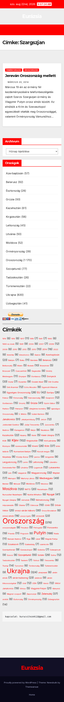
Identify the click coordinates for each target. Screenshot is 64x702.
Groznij (22, 403)
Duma (10, 382)
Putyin (40, 532)
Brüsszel (6, 371)
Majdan (56, 473)
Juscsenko (49, 425)
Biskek (31, 366)
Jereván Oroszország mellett (30, 75)
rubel (38, 539)
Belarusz (11, 182)
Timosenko (49, 560)
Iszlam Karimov (38, 414)
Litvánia (11, 234)
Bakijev (11, 360)
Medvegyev (46, 478)
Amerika (10, 355)
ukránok (38, 578)
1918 (32, 339)
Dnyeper (22, 376)
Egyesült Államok (49, 387)
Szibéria (41, 550)
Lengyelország (9, 462)
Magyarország (39, 473)
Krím (47, 446)
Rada (56, 533)
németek (25, 500)
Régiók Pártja (51, 539)
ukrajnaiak (42, 573)
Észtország (13, 190)
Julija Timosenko (31, 425)
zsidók (5, 599)
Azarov (38, 355)
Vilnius (23, 589)
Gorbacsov (7, 403)
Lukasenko (54, 467)
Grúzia (10, 199)
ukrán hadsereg (20, 578)
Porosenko (52, 528)
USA (34, 583)
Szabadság (30, 544)
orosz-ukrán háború (25, 510)
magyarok (22, 473)
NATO (28, 489)
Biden (19, 366)
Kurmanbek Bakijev (22, 451)
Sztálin (41, 555)
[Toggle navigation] (34, 30)
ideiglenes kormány (37, 409)
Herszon (19, 409)
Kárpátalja (6, 457)
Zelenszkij (47, 594)
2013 (34, 349)
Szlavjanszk (55, 550)
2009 (4, 349)
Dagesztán (36, 371)
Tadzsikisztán (14, 277)
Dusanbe (22, 382)
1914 (4, 339)
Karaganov (19, 430)
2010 (15, 349)
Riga (28, 539)
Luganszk (38, 467)
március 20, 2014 (18, 82)
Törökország (34, 566)
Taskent (24, 560)
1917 (22, 338)
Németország (42, 500)
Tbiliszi (36, 560)
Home (32, 694)
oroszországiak (9, 528)
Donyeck (51, 376)
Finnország (18, 398)
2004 (31, 344)
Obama (22, 505)
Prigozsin (24, 534)
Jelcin (43, 419)
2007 (41, 344)
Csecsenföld (20, 371)
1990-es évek (8, 344)
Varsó (46, 583)
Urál (24, 583)
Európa (50, 392)
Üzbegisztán (14, 303)
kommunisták (21, 446)
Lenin (25, 462)
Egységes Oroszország (18, 392)
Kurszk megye (43, 452)
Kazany (23, 435)
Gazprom (50, 398)
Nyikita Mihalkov (34, 495)
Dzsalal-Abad (37, 382)
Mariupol (12, 478)
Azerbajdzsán (14, 173)
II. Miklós (23, 414)
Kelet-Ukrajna (47, 435)
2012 (24, 349)
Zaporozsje (31, 594)
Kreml (35, 446)
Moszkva (9, 489)
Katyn (33, 430)
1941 (41, 339)
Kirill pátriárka (50, 441)
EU (38, 392)
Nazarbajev (42, 489)
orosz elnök (8, 516)
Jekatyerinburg (28, 419)
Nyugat (50, 494)
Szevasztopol (26, 550)
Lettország (12, 225)
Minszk (17, 484)
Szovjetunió (13, 268)
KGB (4, 441)
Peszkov (24, 528)
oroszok (40, 516)
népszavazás (8, 505)
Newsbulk (52, 682)
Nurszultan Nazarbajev (12, 494)
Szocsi (10, 555)
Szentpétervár (8, 550)
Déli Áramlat (12, 387)
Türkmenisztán (15, 286)
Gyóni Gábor (49, 403)
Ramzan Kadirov (14, 539)
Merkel (5, 484)
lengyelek (49, 457)
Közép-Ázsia (22, 457)
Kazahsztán (13, 208)
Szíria (53, 555)
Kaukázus (45, 430)
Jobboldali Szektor (10, 425)
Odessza (34, 505)
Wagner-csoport (14, 594)
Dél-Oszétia (53, 382)
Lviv (9, 473)
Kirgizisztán (13, 216)
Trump (5, 566)
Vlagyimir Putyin (38, 588)
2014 (44, 349)
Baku (22, 360)
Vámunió (56, 588)
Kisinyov (6, 446)
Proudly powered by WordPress (20, 682)
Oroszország (31, 70)
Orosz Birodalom (49, 511)
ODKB (47, 505)
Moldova (11, 242)
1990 (50, 339)
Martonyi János (27, 478)
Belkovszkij (7, 366)
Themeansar (31, 686)
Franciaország (34, 398)
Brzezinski (44, 366)
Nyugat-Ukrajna (9, 500)
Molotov (44, 484)
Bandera (34, 360)
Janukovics (8, 419)
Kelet (34, 435)
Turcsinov (19, 566)
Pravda (11, 533)
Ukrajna (11, 294)
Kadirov (5, 430)
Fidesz (5, 398)
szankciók (44, 544)
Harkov (5, 409)
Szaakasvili (13, 544)
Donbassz (36, 376)
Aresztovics (24, 355)
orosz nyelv (25, 516)
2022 (55, 349)
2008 (51, 344)
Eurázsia (32, 16)
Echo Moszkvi (30, 387)
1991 (21, 344)
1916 (13, 339)
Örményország (13, 70)
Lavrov (37, 457)
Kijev (15, 440)
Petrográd (37, 528)
